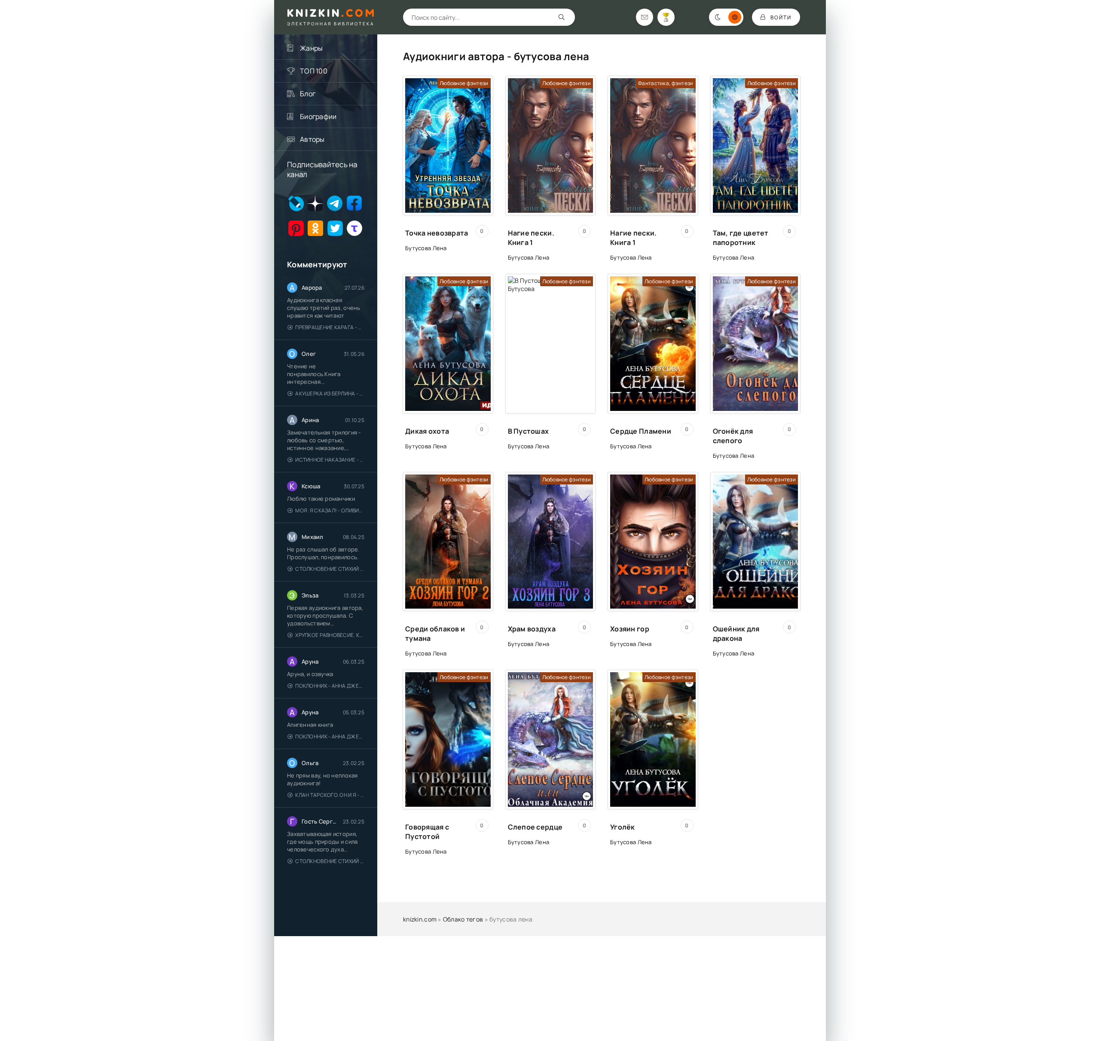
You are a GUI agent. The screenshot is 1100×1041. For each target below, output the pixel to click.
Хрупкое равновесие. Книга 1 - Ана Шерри (329, 635)
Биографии (318, 116)
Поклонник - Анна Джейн (329, 685)
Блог (307, 93)
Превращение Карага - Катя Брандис (329, 327)
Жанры (311, 48)
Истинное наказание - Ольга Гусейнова (329, 459)
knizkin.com (420, 919)
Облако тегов (463, 919)
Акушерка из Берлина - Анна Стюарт (329, 393)
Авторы (312, 139)
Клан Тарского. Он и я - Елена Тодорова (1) (329, 795)
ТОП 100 (313, 71)
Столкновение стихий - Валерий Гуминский (329, 569)
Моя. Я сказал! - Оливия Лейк (329, 510)
